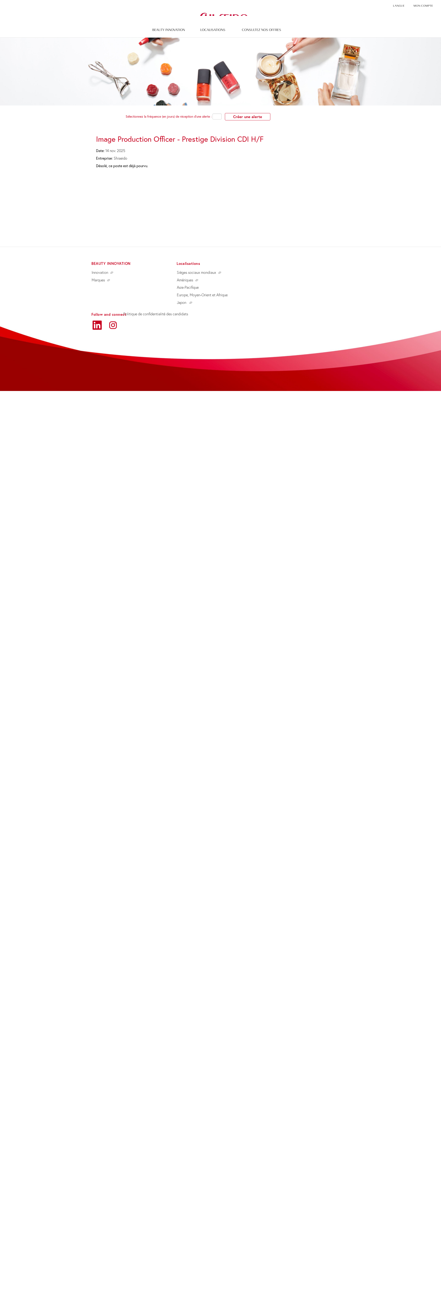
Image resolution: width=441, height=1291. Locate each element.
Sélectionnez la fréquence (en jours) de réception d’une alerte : (169, 116)
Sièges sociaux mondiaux (196, 272)
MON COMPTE (423, 5)
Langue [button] (398, 5)
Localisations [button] (212, 30)
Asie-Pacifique (188, 287)
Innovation (100, 272)
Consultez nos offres (261, 30)
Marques (98, 280)
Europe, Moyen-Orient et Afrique (202, 295)
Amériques (185, 280)
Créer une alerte (247, 116)
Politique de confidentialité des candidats (155, 314)
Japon (182, 302)
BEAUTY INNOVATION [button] (168, 30)
